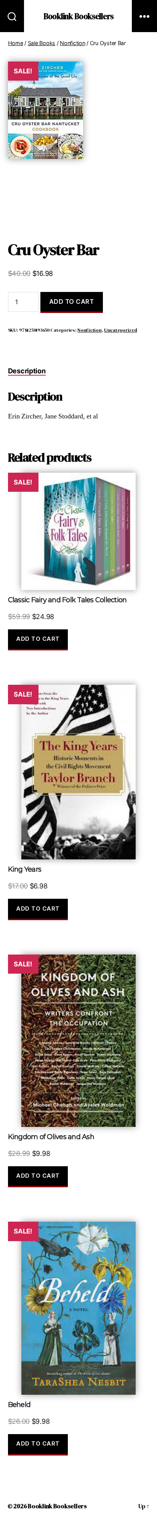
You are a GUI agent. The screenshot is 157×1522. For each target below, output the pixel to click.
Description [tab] (27, 371)
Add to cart (71, 301)
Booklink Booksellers (78, 16)
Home (15, 43)
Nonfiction (72, 43)
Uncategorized (120, 330)
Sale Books (41, 43)
